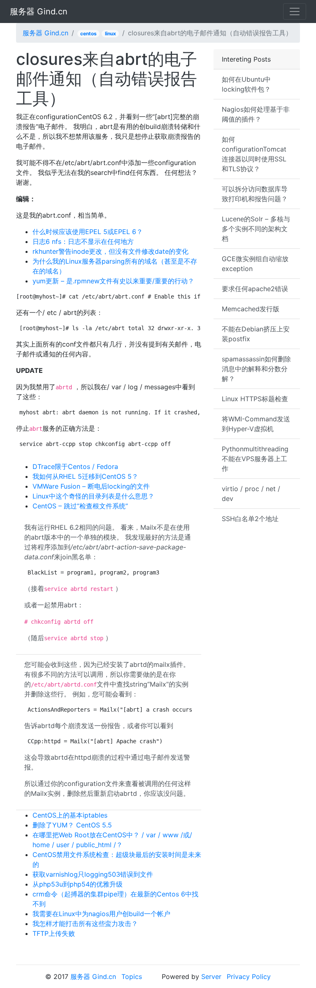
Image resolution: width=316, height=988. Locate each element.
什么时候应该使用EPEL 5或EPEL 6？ (88, 231)
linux (110, 33)
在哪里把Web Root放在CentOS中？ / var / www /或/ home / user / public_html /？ (112, 840)
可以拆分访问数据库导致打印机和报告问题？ (255, 194)
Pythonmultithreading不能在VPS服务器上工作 (255, 459)
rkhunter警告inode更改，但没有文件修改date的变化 (110, 251)
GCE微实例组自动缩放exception (255, 264)
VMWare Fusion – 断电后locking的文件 (91, 486)
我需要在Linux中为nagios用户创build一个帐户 (101, 914)
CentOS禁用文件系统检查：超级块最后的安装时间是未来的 (117, 859)
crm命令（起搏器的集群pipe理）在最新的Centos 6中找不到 (115, 899)
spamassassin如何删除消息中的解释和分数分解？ (256, 369)
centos (88, 33)
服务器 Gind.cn (38, 11)
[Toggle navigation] (294, 11)
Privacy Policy (249, 976)
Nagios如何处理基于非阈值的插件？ (256, 114)
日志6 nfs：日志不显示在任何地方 (83, 241)
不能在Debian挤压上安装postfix (256, 334)
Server (211, 976)
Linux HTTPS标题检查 (255, 399)
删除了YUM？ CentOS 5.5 (72, 825)
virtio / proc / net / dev (251, 494)
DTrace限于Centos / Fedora (75, 466)
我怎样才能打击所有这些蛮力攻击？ (85, 923)
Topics (131, 976)
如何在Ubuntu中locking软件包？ (246, 84)
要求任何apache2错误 (255, 289)
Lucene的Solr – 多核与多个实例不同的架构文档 (256, 229)
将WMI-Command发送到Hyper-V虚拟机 (256, 424)
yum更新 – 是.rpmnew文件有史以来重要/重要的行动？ (113, 281)
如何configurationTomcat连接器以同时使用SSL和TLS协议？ (254, 154)
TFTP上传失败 (54, 933)
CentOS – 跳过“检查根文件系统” (80, 506)
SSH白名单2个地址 (250, 519)
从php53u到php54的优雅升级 (78, 884)
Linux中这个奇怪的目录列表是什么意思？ (93, 496)
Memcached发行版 (250, 309)
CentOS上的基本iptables (70, 815)
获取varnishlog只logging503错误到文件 (93, 874)
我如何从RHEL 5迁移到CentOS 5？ (85, 476)
